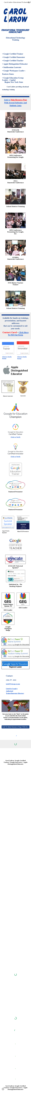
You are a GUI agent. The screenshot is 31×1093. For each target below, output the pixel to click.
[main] (16, 39)
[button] (2, 2)
